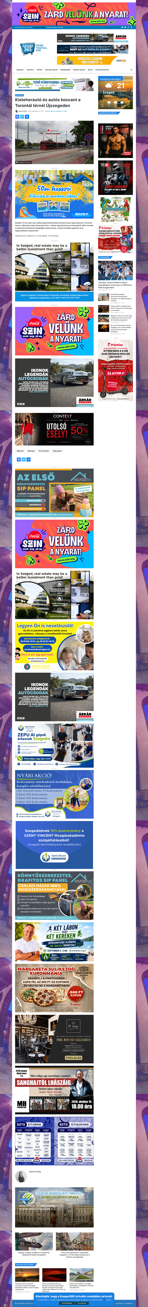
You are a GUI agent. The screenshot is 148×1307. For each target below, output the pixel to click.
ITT (104, 1300)
